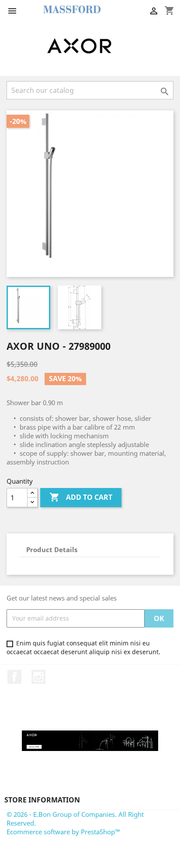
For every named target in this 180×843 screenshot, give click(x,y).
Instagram (38, 677)
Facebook (14, 677)
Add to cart (80, 497)
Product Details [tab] (51, 549)
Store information (42, 800)
